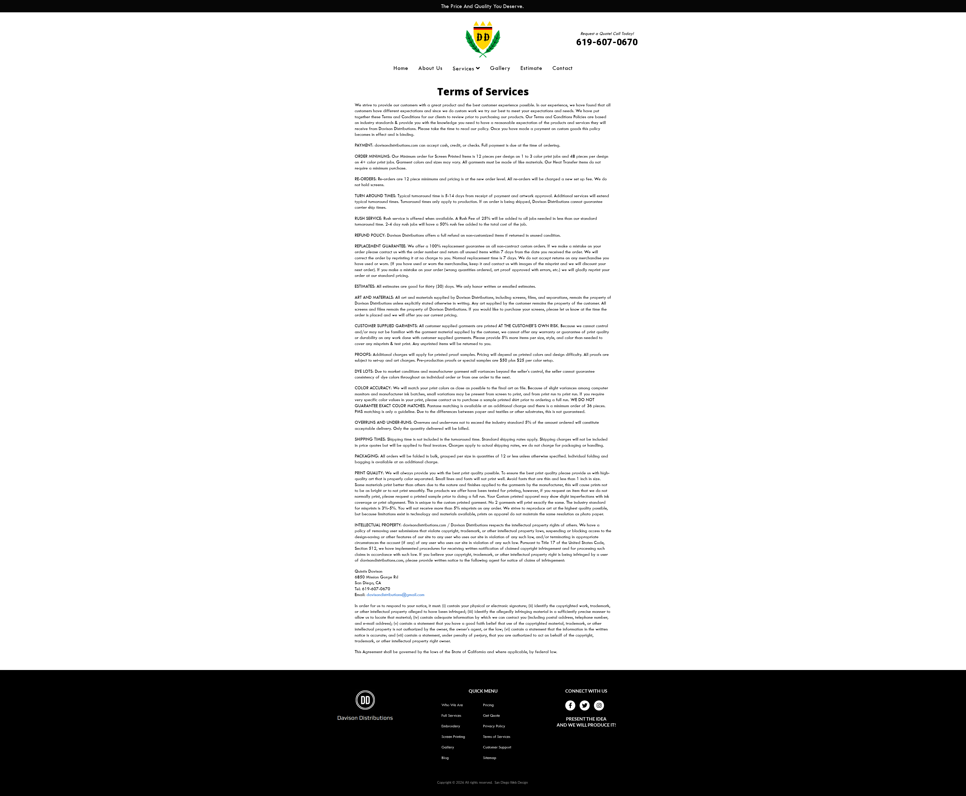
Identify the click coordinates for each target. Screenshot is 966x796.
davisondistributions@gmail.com (395, 594)
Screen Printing (453, 736)
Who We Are (452, 705)
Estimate (531, 68)
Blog (445, 758)
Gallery (500, 68)
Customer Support (497, 747)
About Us (430, 68)
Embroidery (450, 726)
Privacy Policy (494, 726)
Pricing (488, 705)
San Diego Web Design (511, 782)
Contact (562, 68)
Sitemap (489, 758)
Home (400, 68)
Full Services (451, 715)
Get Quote (491, 715)
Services (463, 68)
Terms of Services (496, 736)
